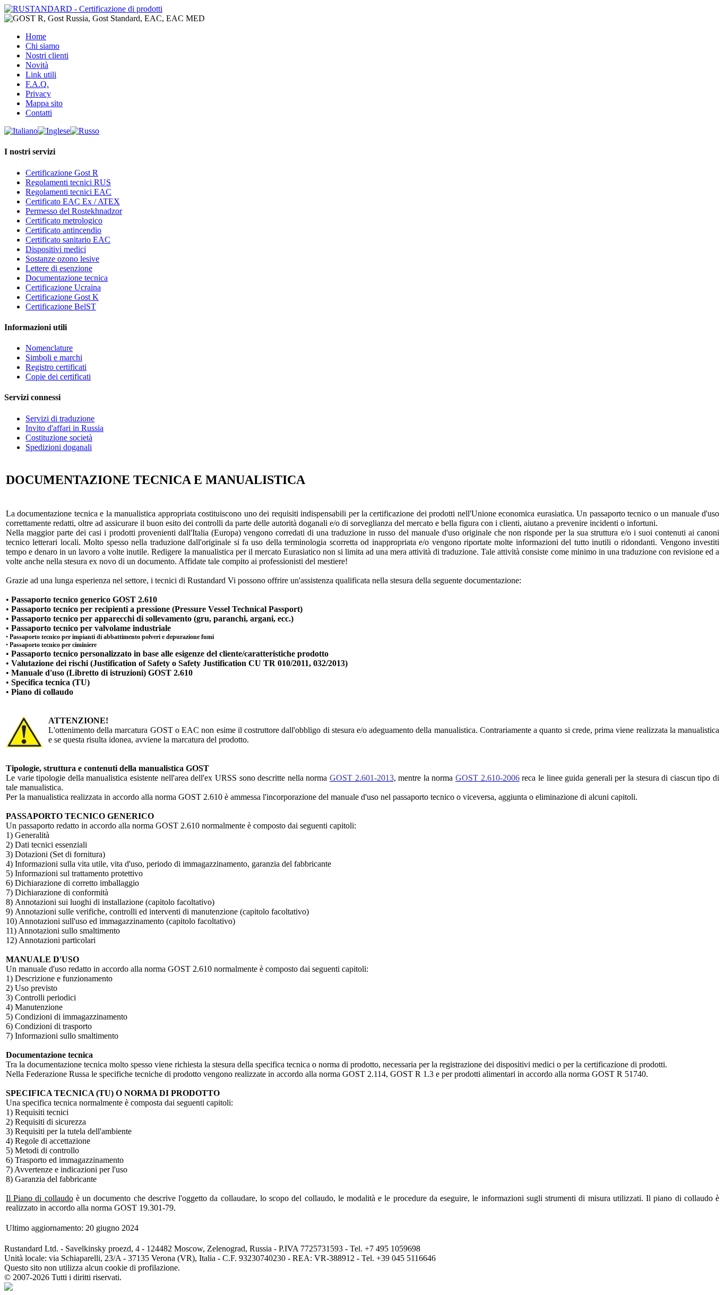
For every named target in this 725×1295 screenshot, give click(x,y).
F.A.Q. (37, 84)
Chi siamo (42, 45)
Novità (36, 65)
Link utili (40, 74)
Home (35, 36)
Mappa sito (44, 103)
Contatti (38, 112)
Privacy (38, 93)
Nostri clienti (46, 55)
